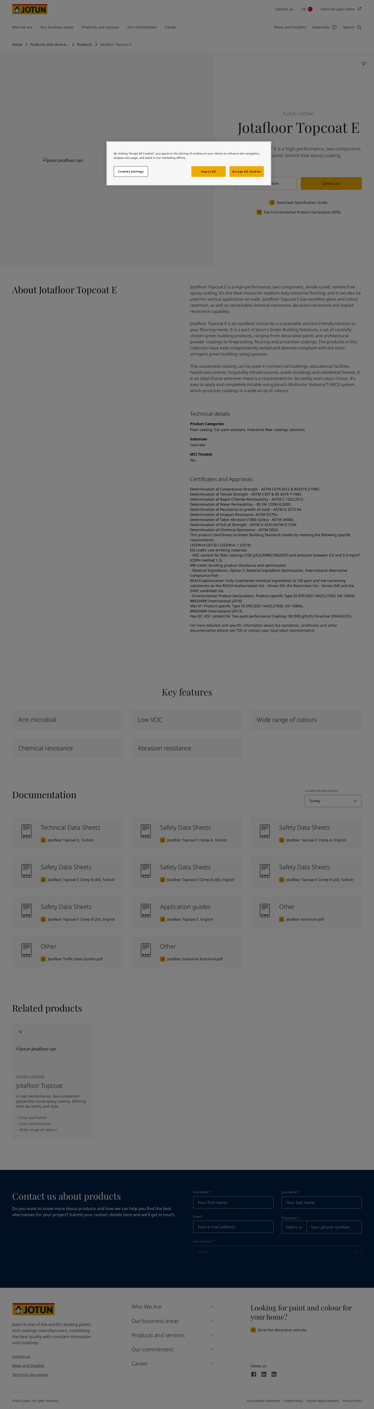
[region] (188, 163)
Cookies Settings (130, 171)
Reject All (208, 171)
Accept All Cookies (246, 171)
